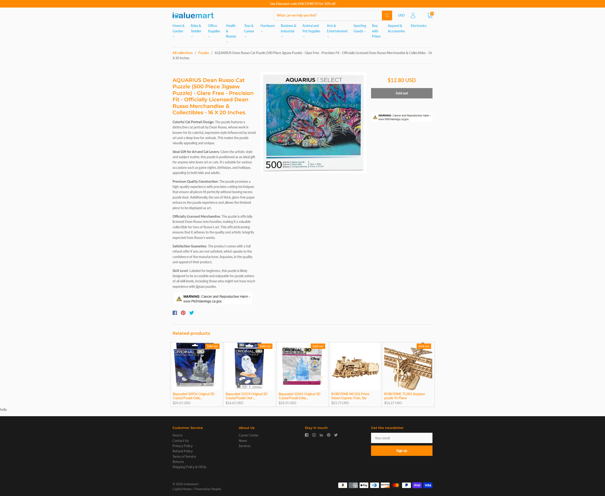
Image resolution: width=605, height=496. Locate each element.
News (243, 441)
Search (177, 435)
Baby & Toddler (196, 28)
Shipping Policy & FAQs (189, 467)
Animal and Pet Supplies (311, 28)
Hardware (267, 26)
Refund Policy (183, 451)
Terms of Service (184, 456)
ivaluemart (191, 484)
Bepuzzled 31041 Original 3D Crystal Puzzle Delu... (299, 396)
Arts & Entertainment (337, 28)
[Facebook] (175, 312)
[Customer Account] (413, 16)
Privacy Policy (183, 446)
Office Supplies (214, 28)
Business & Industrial (288, 28)
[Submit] (387, 15)
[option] (313, 122)
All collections (183, 53)
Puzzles (203, 53)
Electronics (419, 26)
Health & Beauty (231, 31)
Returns (178, 462)
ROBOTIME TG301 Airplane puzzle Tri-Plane (404, 396)
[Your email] (401, 438)
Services (245, 446)
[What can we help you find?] (333, 15)
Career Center (249, 435)
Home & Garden (179, 28)
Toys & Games (249, 28)
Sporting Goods (360, 28)
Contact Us (181, 441)
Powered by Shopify (207, 489)
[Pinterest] (183, 312)
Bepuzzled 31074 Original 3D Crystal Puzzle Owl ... (247, 396)
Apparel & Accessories (396, 28)
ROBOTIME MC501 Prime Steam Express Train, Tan (350, 396)
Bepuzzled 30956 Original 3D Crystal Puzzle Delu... (194, 396)
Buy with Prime (376, 31)
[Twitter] (191, 312)
